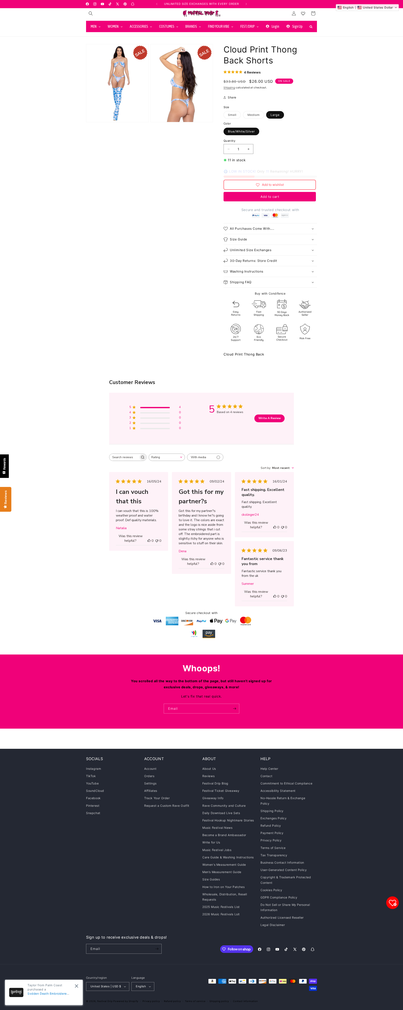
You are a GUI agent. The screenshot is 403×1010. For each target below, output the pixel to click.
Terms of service (195, 1001)
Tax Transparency (273, 855)
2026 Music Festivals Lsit (221, 914)
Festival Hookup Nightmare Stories (228, 820)
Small (234, 116)
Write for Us (211, 842)
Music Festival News (217, 827)
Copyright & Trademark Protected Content (285, 879)
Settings (150, 783)
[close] (76, 986)
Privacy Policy (270, 840)
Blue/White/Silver (241, 131)
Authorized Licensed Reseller (282, 917)
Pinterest (92, 805)
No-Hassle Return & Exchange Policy (282, 800)
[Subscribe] (234, 709)
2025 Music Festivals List (221, 907)
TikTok (91, 776)
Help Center (269, 768)
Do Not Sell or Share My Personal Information (285, 907)
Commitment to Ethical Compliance (286, 783)
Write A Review (269, 418)
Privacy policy (151, 1001)
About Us (209, 768)
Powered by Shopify (125, 1001)
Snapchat (93, 813)
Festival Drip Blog (215, 783)
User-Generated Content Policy (283, 870)
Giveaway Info (213, 798)
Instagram (93, 768)
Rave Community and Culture (224, 805)
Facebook (93, 798)
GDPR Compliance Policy (278, 897)
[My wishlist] (303, 13)
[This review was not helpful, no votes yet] (156, 540)
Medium (255, 116)
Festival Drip (105, 1001)
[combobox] (167, 457)
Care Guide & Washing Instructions (228, 857)
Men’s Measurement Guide (221, 872)
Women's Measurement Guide (224, 864)
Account (150, 768)
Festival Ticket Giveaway (220, 790)
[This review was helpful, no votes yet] (149, 540)
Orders (149, 776)
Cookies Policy (271, 890)
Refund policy (172, 1001)
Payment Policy (271, 833)
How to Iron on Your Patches (223, 886)
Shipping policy (219, 1001)
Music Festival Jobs (216, 849)
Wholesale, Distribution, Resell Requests (224, 896)
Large (275, 115)
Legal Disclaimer (272, 925)
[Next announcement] (246, 4)
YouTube (92, 783)
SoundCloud (95, 790)
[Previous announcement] (156, 4)
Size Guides (211, 879)
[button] (90, 13)
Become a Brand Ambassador (224, 835)
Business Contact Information (282, 862)
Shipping (229, 87)
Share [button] (232, 97)
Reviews (208, 776)
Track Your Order (157, 798)
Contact (266, 776)
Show (4, 466)
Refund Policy (270, 825)
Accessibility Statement (278, 790)
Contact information (245, 1001)
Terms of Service (273, 847)
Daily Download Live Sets (221, 813)
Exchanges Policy (273, 818)
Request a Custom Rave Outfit (166, 805)
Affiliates (150, 790)
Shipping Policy (272, 811)
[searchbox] (124, 457)
